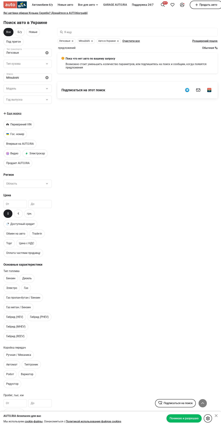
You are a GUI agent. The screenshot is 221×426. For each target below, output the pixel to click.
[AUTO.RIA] (15, 4)
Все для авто (86, 4)
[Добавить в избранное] (172, 5)
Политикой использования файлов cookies (93, 421)
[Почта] (198, 90)
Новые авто (65, 4)
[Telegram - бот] (187, 90)
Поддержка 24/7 (142, 4)
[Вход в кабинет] (182, 5)
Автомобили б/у (42, 4)
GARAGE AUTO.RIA (115, 4)
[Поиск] (163, 5)
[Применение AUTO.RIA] (209, 90)
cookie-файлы (34, 421)
